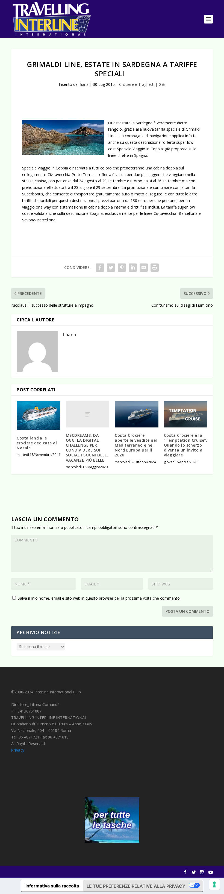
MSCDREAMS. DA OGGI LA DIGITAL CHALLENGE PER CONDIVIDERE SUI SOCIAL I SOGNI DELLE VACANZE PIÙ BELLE (87, 448)
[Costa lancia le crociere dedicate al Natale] (38, 415)
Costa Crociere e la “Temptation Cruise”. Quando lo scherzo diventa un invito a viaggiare (185, 445)
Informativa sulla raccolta (52, 886)
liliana (84, 84)
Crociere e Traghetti (136, 84)
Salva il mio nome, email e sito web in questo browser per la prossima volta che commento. (99, 598)
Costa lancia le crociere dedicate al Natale (37, 442)
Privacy (18, 750)
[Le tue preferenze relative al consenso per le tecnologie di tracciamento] (214, 884)
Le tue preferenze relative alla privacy (136, 886)
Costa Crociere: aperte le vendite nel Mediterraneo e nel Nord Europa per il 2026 (136, 445)
